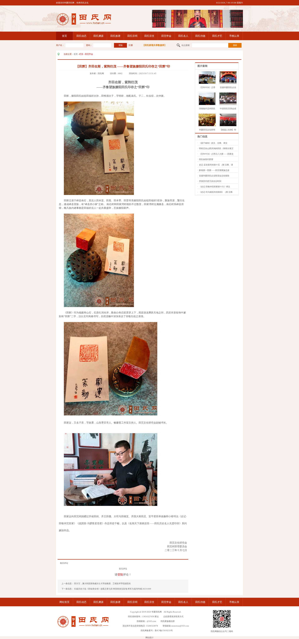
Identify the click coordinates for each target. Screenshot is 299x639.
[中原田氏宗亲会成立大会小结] (233, 104)
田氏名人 (183, 36)
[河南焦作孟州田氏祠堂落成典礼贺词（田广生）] (207, 104)
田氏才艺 (217, 36)
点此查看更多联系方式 (173, 616)
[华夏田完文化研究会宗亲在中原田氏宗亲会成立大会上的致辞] (210, 125)
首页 (64, 36)
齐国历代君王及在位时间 (210, 181)
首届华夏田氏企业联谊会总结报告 (214, 176)
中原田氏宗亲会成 (228, 108)
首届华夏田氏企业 (228, 87)
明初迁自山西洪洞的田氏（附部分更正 (216, 148)
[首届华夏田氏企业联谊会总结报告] (228, 83)
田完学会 (166, 36)
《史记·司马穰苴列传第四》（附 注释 (216, 192)
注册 (130, 45)
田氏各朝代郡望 (206, 159)
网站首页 (64, 602)
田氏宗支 (149, 36)
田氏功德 (200, 36)
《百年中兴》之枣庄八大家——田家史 (216, 154)
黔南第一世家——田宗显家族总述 (214, 170)
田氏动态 (81, 36)
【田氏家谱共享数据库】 (154, 45)
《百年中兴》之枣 (207, 87)
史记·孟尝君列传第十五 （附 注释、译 (216, 165)
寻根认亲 (234, 36)
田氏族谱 (115, 36)
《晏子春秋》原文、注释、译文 (213, 143)
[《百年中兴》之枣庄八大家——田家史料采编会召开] (207, 83)
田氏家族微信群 (168, 621)
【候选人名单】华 (228, 130)
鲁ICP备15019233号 (164, 630)
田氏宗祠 (132, 36)
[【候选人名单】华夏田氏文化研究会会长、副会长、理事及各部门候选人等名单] (228, 125)
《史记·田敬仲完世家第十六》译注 (214, 186)
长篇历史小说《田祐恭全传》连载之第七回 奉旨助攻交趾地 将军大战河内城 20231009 (112, 589)
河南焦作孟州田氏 (207, 108)
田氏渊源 (98, 36)
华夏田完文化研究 (207, 130)
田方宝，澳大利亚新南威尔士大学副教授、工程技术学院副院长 (102, 583)
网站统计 (149, 637)
